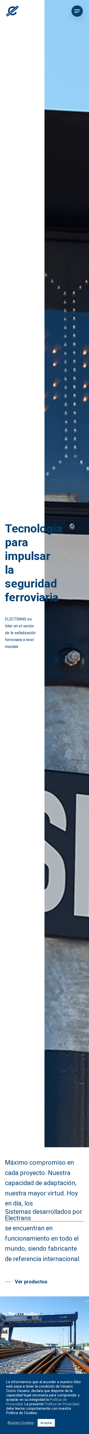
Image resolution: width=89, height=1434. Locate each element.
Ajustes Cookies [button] (20, 1423)
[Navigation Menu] (77, 11)
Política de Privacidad (62, 1404)
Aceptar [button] (46, 1422)
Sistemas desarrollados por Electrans (43, 1215)
